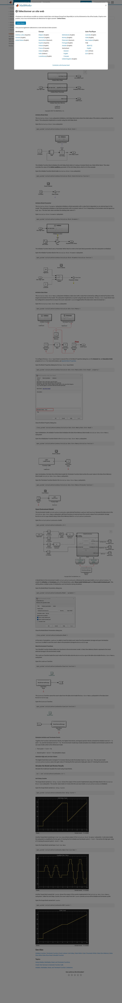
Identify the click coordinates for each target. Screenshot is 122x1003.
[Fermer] (106, 5)
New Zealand (89, 40)
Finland (41, 45)
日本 (86, 51)
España (41, 43)
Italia (40, 53)
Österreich (65, 40)
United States (19, 40)
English (66, 53)
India (86, 37)
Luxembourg (42, 56)
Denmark (41, 37)
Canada (17, 37)
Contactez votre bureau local (61, 65)
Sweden (64, 45)
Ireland (41, 51)
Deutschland (42, 40)
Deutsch (66, 51)
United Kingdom (66, 59)
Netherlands (65, 35)
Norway (64, 37)
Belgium (41, 35)
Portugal (64, 43)
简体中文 (89, 45)
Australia (88, 35)
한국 (86, 53)
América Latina (19, 35)
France (41, 48)
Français (66, 56)
